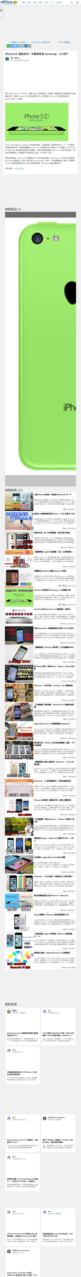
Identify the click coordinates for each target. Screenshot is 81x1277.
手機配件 (58, 1213)
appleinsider (19, 168)
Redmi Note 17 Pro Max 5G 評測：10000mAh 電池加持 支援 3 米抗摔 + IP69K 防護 (22, 1274)
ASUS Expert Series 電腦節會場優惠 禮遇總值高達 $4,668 (22, 1034)
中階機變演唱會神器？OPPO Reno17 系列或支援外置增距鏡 (22, 1073)
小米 (21, 1253)
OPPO (22, 1052)
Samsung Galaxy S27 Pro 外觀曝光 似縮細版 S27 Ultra (22, 1141)
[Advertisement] (40, 77)
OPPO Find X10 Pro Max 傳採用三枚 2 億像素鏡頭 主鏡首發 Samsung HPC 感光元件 (22, 1235)
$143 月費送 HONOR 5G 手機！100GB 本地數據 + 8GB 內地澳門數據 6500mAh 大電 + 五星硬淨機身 (58, 1034)
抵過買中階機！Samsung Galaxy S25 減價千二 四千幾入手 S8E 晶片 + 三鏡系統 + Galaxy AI (22, 1180)
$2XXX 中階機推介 (64, 42)
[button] (71, 2)
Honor (58, 1013)
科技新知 (58, 1120)
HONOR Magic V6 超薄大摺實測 (41, 42)
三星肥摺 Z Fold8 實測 (17, 42)
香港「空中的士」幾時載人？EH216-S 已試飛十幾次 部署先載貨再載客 (58, 1141)
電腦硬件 (22, 1013)
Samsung (23, 1120)
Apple (27, 60)
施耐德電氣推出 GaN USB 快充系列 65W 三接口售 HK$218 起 (58, 1235)
